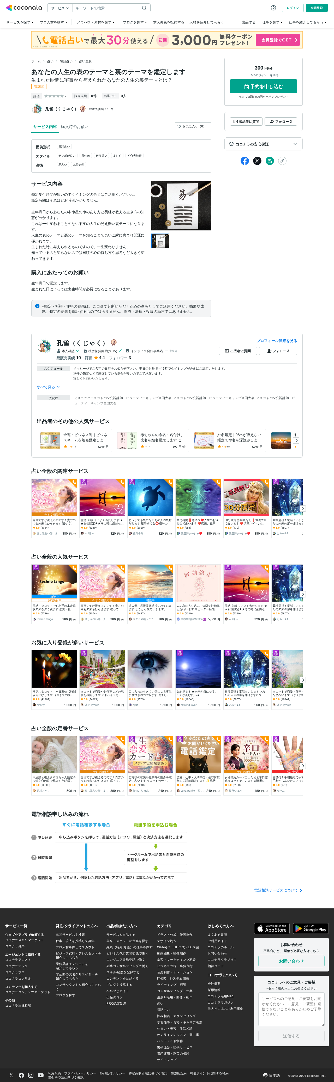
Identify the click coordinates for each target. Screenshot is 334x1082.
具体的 (85, 155)
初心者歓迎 (134, 155)
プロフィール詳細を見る (277, 340)
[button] (263, 144)
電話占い (66, 61)
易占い (62, 164)
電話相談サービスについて (276, 890)
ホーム (36, 61)
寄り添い (101, 155)
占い (50, 61)
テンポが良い (67, 155)
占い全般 (85, 61)
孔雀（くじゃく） (83, 342)
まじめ (117, 155)
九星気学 (78, 164)
